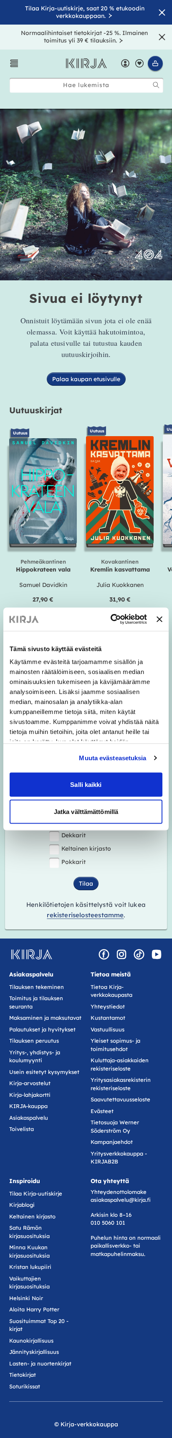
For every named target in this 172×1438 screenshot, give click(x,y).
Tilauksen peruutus (34, 1040)
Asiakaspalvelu (28, 1117)
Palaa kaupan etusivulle (86, 379)
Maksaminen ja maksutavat (45, 1017)
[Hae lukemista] (156, 85)
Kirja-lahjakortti (30, 1094)
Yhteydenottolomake (119, 1191)
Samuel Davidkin (43, 585)
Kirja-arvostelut (30, 1083)
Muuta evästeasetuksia (112, 757)
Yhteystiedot (108, 1006)
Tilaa (86, 883)
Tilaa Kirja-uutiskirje (35, 1193)
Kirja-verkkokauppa (89, 1424)
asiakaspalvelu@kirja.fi (121, 1199)
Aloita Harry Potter (34, 1309)
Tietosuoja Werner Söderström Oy (115, 1126)
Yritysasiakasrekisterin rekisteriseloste (121, 1083)
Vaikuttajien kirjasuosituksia (29, 1282)
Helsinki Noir (26, 1298)
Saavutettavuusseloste (120, 1099)
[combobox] (86, 85)
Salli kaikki (85, 784)
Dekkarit (73, 835)
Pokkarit (73, 862)
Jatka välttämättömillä (86, 811)
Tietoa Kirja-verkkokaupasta (111, 991)
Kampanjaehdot (112, 1141)
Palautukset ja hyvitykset (42, 1029)
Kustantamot (108, 1017)
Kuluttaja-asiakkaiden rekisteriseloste (120, 1064)
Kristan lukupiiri (30, 1266)
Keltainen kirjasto (86, 848)
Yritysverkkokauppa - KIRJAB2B (119, 1157)
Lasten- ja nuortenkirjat (40, 1363)
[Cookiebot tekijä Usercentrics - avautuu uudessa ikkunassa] (111, 619)
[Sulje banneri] (159, 619)
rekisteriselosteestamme (85, 915)
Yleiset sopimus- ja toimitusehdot (115, 1044)
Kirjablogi (22, 1204)
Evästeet (102, 1111)
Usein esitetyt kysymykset (44, 1072)
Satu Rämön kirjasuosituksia (29, 1231)
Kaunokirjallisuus (31, 1340)
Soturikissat (24, 1386)
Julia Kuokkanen (120, 585)
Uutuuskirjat (35, 410)
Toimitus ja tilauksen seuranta (36, 1002)
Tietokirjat (22, 1374)
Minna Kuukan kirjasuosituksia (29, 1251)
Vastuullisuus (107, 1029)
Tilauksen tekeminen (36, 987)
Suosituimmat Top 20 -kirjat (38, 1325)
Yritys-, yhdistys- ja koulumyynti (34, 1056)
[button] (14, 63)
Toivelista (21, 1129)
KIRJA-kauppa (28, 1106)
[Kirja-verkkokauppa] (31, 954)
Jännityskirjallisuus (34, 1351)
